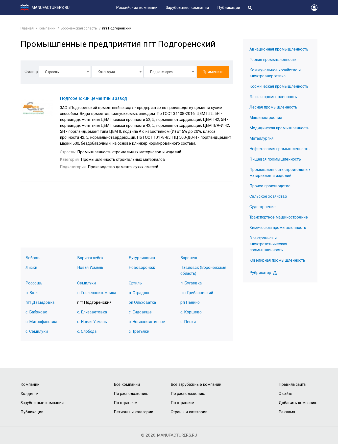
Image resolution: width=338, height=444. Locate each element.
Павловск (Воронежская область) (203, 270)
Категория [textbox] (106, 72)
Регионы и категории (133, 412)
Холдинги (29, 393)
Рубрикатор (260, 273)
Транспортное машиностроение (278, 217)
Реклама (287, 412)
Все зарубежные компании (196, 384)
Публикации (228, 7)
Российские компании (136, 7)
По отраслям (125, 402)
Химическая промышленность (277, 227)
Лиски (31, 267)
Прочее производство (269, 186)
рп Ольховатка (142, 302)
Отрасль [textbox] (52, 72)
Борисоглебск (90, 257)
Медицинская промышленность (279, 128)
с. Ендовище (140, 312)
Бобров (32, 257)
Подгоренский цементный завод (93, 98)
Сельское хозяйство (268, 196)
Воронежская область (79, 28)
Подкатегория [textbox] (161, 72)
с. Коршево (191, 312)
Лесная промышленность (273, 107)
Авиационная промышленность (278, 49)
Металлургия (261, 138)
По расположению (131, 393)
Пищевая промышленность (275, 159)
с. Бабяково (36, 312)
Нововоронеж (142, 267)
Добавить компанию (298, 402)
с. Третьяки (139, 331)
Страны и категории (189, 412)
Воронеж (188, 257)
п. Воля (31, 292)
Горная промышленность (272, 59)
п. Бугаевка (191, 283)
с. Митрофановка (41, 321)
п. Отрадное (139, 292)
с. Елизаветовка (92, 312)
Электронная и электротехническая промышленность (268, 244)
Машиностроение (265, 117)
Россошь (33, 283)
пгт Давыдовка (39, 302)
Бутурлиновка (142, 257)
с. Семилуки (36, 331)
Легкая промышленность (273, 96)
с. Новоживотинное (147, 321)
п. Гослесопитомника (96, 292)
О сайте (285, 393)
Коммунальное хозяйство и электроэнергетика (275, 73)
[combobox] (65, 72)
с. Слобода (87, 331)
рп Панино (190, 302)
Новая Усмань (90, 267)
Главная (27, 28)
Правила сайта (292, 384)
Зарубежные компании (187, 7)
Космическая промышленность (278, 86)
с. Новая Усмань (92, 321)
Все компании (127, 384)
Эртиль (135, 283)
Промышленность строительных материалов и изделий (280, 172)
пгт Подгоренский (94, 302)
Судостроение (262, 206)
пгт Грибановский (196, 292)
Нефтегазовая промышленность (279, 148)
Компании (47, 28)
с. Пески (188, 321)
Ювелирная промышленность (277, 260)
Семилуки (86, 283)
